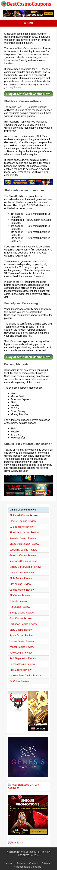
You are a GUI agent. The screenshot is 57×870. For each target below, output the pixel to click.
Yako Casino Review (21, 652)
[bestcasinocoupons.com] (28, 6)
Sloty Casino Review (21, 629)
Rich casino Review (20, 584)
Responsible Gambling (28, 866)
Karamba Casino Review (23, 538)
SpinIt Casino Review (21, 635)
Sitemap (46, 863)
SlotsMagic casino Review (24, 532)
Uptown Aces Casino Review (25, 675)
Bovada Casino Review (22, 664)
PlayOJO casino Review (23, 521)
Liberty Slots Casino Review (25, 566)
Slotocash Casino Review (24, 515)
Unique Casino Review (22, 641)
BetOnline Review (19, 681)
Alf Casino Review (20, 595)
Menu (30, 23)
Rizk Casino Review (21, 669)
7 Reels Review (18, 601)
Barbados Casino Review (23, 624)
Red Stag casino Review (23, 658)
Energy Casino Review (22, 612)
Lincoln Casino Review (22, 572)
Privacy (21, 863)
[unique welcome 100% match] (28, 15)
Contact (33, 863)
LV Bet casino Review (22, 526)
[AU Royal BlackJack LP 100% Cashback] (28, 787)
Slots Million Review (21, 578)
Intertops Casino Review (23, 561)
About (9, 863)
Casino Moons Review (22, 589)
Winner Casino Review (22, 646)
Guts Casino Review (21, 618)
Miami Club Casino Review (24, 543)
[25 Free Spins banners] (15, 842)
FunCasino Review (20, 606)
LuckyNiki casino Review (23, 549)
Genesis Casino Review (23, 555)
